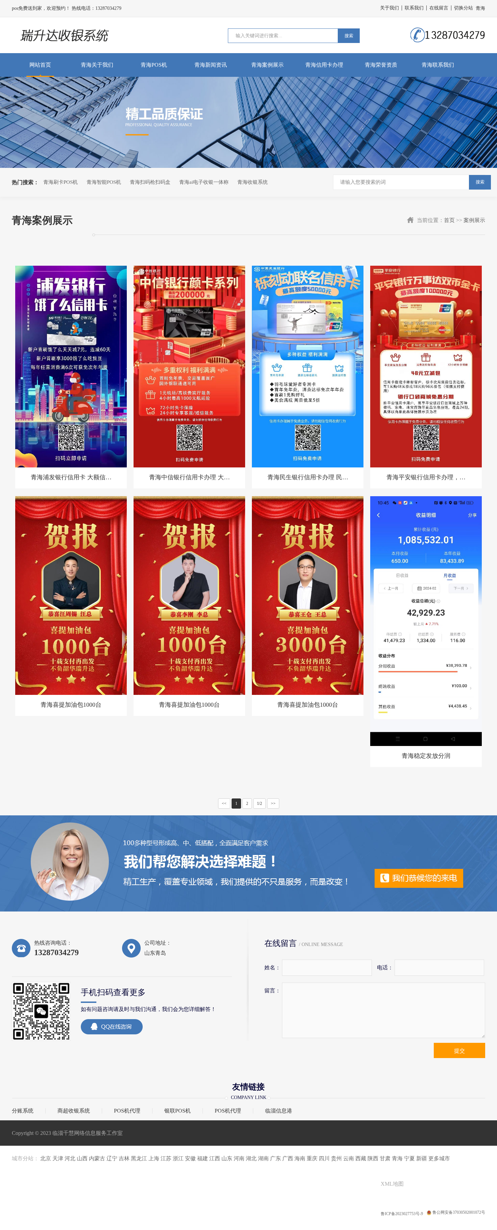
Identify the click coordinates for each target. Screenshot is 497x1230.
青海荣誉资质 (381, 65)
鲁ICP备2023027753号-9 (402, 1213)
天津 (57, 1158)
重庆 (312, 1158)
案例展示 (474, 220)
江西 (214, 1158)
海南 (299, 1158)
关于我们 (389, 7)
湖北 (251, 1158)
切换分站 (463, 7)
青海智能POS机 (104, 182)
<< (224, 803)
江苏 (166, 1158)
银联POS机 (177, 1111)
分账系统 (22, 1111)
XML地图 (392, 1184)
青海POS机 (154, 65)
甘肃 (385, 1158)
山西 (82, 1158)
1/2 (259, 803)
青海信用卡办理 (324, 65)
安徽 (190, 1158)
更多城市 (439, 1158)
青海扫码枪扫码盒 (150, 182)
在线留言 (438, 7)
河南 (239, 1158)
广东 (275, 1158)
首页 (449, 220)
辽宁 (111, 1158)
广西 (287, 1158)
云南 (348, 1158)
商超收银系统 (73, 1111)
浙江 (178, 1158)
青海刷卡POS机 (60, 182)
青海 (397, 1158)
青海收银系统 (252, 182)
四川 (324, 1158)
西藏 (360, 1158)
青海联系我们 (438, 65)
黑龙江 (139, 1158)
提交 (459, 1051)
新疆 (421, 1158)
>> (273, 803)
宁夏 (409, 1158)
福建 (202, 1158)
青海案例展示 (267, 65)
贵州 (336, 1158)
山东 (226, 1158)
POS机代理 (127, 1111)
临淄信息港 (278, 1111)
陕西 (373, 1158)
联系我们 (414, 7)
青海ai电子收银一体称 (204, 182)
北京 (45, 1158)
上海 (153, 1158)
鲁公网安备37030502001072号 (458, 1212)
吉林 (124, 1158)
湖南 (263, 1158)
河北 (70, 1158)
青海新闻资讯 (210, 65)
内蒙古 (97, 1158)
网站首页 (40, 65)
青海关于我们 (97, 65)
